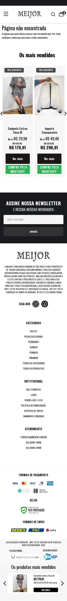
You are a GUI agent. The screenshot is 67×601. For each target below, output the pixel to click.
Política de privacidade (33, 405)
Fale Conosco (33, 389)
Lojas (33, 395)
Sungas (34, 347)
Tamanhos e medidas (33, 416)
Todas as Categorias (34, 363)
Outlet (33, 331)
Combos (33, 352)
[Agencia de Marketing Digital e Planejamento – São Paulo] (50, 557)
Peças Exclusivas (33, 336)
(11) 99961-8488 (33, 442)
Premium (33, 358)
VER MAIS (45, 589)
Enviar (33, 231)
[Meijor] (29, 14)
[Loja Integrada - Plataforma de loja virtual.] (24, 557)
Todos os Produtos (33, 368)
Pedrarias (33, 342)
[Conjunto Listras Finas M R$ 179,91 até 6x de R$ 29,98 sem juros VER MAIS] (20, 591)
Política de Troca (33, 411)
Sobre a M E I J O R (33, 400)
